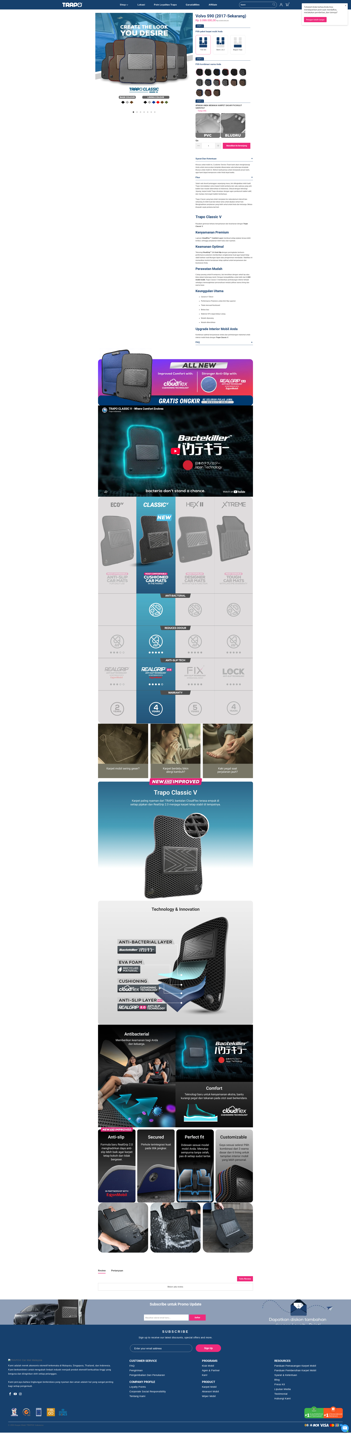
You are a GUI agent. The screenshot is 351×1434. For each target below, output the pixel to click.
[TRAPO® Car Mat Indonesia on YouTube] (15, 1394)
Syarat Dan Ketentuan (206, 158)
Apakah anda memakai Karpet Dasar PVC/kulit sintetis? (219, 106)
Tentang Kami (137, 1396)
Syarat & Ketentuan (285, 1375)
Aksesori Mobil (210, 1391)
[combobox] (258, 5)
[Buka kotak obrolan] (345, 1428)
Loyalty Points (137, 1387)
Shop (123, 5)
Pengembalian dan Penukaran (147, 1375)
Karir (205, 1375)
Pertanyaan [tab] (117, 1270)
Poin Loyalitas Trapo (165, 5)
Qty (197, 140)
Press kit (279, 1384)
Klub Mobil (208, 1366)
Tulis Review (245, 1279)
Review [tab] (102, 1270)
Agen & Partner (211, 1370)
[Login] (281, 4)
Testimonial (281, 1394)
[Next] (187, 63)
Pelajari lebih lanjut (315, 19)
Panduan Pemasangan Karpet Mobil (295, 1366)
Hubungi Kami (282, 1398)
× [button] (345, 5)
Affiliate (213, 5)
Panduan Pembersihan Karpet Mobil (295, 1370)
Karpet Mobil (209, 1387)
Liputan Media (282, 1389)
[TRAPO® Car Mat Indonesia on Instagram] (20, 1394)
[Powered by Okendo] (110, 1279)
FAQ (198, 342)
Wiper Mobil (209, 1396)
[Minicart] (287, 4)
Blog (277, 1380)
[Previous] (100, 63)
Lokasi (141, 5)
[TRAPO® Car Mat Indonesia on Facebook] (10, 1394)
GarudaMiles (193, 5)
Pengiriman (136, 1370)
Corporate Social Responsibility (147, 1391)
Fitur (198, 177)
